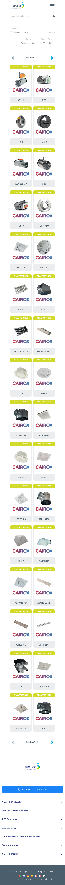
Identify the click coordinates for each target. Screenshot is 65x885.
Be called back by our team (34, 789)
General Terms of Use (22, 878)
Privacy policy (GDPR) (43, 878)
